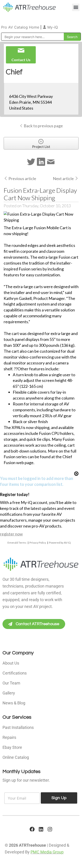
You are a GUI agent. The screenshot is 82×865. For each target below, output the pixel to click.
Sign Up (59, 798)
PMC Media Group (47, 852)
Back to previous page (43, 125)
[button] (75, 7)
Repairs (9, 737)
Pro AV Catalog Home (20, 27)
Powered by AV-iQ (60, 542)
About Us (11, 663)
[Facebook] (32, 829)
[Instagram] (49, 829)
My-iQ (52, 27)
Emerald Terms (17, 542)
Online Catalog (16, 757)
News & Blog (14, 703)
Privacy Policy (37, 542)
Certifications (15, 673)
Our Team (11, 683)
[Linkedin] (41, 829)
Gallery (9, 693)
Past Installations (18, 727)
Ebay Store (12, 747)
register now (11, 533)
